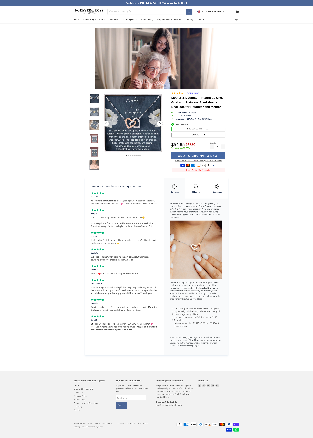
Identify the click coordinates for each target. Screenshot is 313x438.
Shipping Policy (130, 19)
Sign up (121, 405)
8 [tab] (140, 156)
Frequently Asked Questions (169, 19)
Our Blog (189, 19)
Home (76, 19)
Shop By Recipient (80, 423)
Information (174, 192)
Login (236, 20)
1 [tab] (126, 156)
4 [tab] (132, 156)
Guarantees (217, 192)
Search (201, 19)
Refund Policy (147, 19)
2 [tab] (128, 156)
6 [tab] (136, 156)
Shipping (196, 192)
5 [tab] (134, 156)
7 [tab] (138, 156)
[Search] (189, 12)
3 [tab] (130, 156)
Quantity (213, 143)
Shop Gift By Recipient (93, 19)
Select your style (180, 124)
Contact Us (114, 19)
